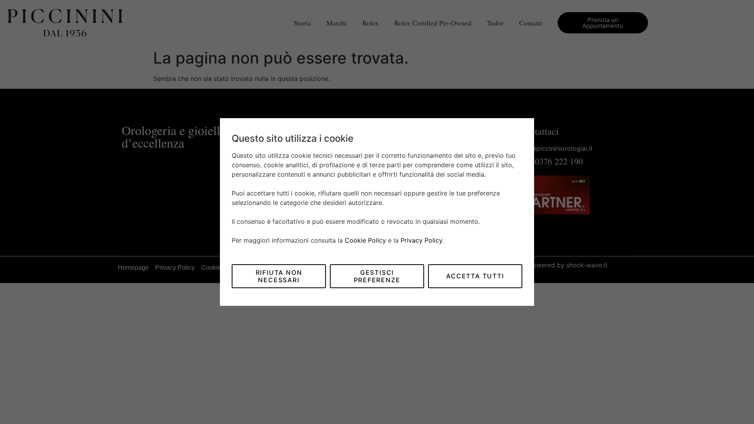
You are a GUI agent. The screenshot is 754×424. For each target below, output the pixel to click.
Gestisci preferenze (377, 276)
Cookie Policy (365, 240)
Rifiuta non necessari (279, 276)
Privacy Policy (421, 240)
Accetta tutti (475, 276)
